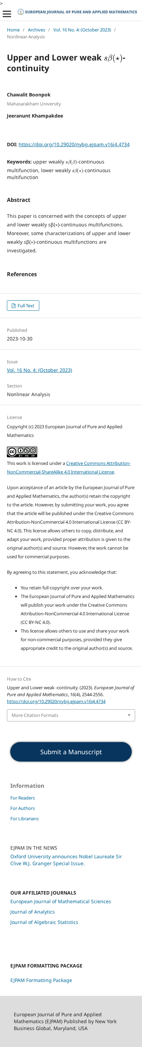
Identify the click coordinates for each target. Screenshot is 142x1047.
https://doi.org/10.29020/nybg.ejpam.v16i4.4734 (74, 144)
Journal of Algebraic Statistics (44, 922)
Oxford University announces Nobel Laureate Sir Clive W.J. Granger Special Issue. (66, 860)
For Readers (22, 798)
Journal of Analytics (32, 911)
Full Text (25, 305)
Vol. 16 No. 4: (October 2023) (82, 30)
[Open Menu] (7, 14)
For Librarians (24, 818)
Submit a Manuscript (71, 752)
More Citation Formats (35, 715)
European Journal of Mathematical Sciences (60, 901)
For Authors (22, 808)
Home (13, 30)
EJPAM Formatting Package (41, 980)
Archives (36, 30)
